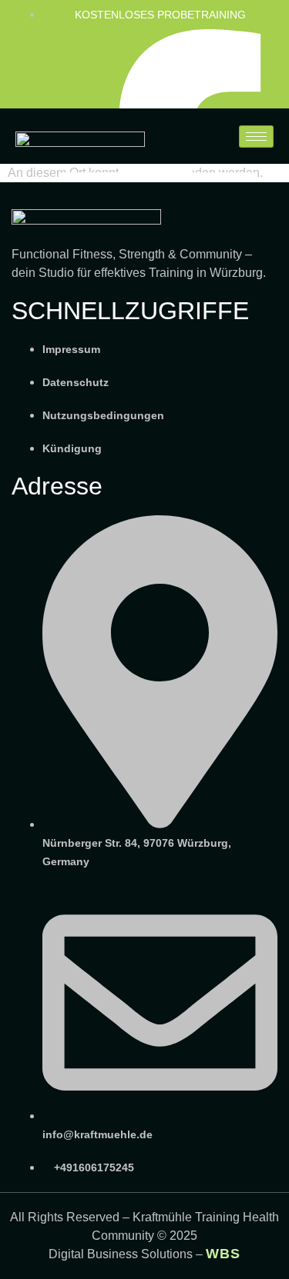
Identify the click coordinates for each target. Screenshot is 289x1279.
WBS (223, 1253)
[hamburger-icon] (256, 136)
